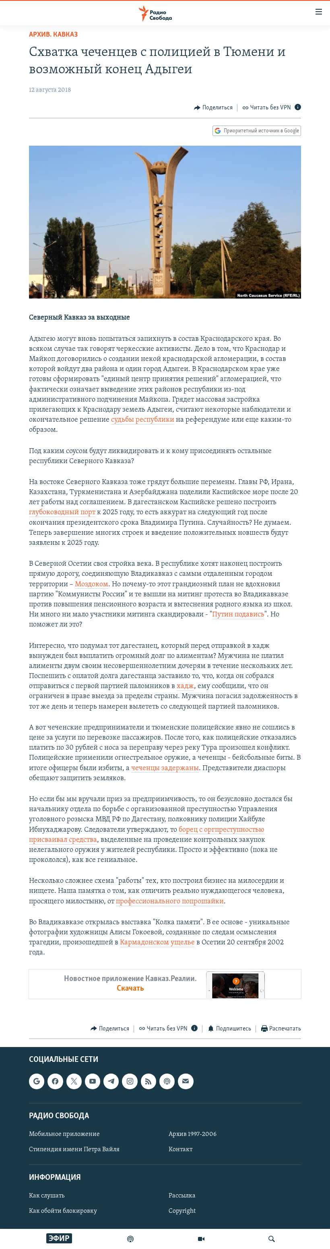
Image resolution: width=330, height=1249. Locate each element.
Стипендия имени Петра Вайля (74, 1149)
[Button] (213, 108)
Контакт (180, 1149)
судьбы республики (142, 420)
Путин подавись (238, 614)
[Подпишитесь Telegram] (111, 1081)
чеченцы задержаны (165, 768)
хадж (185, 686)
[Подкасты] (167, 1081)
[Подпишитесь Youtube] (92, 1081)
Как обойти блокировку (63, 1211)
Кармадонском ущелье (157, 942)
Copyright (182, 1211)
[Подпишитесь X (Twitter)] (74, 1081)
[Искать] (272, 1239)
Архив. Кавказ (53, 35)
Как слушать (46, 1196)
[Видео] (201, 1239)
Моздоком (91, 584)
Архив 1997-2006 (193, 1134)
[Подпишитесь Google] (36, 1081)
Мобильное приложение (64, 1134)
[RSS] (148, 1081)
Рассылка (182, 1196)
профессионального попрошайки (170, 901)
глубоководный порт (62, 512)
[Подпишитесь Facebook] (55, 1081)
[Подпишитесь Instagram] (129, 1081)
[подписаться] (185, 1081)
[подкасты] (130, 1239)
